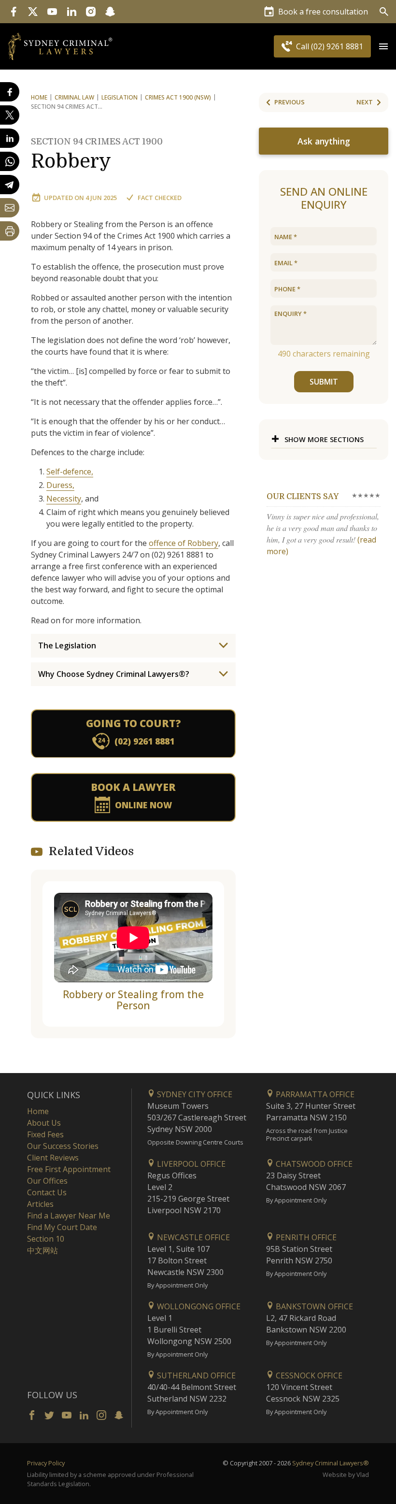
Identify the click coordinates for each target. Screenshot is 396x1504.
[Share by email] (9, 207)
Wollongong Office (197, 1306)
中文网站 (42, 1250)
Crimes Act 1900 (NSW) (178, 97)
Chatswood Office (313, 1164)
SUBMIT (324, 381)
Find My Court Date (62, 1227)
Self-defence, (69, 471)
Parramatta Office (314, 1094)
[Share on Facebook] (9, 91)
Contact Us (47, 1192)
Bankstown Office (313, 1306)
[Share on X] (9, 115)
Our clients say (303, 496)
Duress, (60, 485)
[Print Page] (9, 231)
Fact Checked (160, 197)
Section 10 (45, 1238)
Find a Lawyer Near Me (68, 1215)
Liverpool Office (190, 1164)
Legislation (119, 97)
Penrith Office (305, 1237)
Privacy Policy (46, 1463)
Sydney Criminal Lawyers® (330, 1463)
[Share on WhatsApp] (9, 161)
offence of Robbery (183, 543)
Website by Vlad (346, 1474)
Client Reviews (53, 1157)
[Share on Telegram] (9, 184)
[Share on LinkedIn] (9, 138)
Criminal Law (74, 97)
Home (39, 97)
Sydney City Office (193, 1094)
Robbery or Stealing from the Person (133, 1000)
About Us (44, 1122)
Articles (40, 1204)
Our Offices (47, 1180)
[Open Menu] (383, 46)
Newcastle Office (192, 1237)
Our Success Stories (63, 1146)
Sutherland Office (195, 1375)
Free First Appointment (69, 1169)
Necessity (63, 498)
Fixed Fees (45, 1134)
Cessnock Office (308, 1375)
